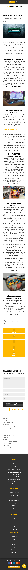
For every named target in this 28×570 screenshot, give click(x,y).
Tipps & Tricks (6, 449)
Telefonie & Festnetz (8, 447)
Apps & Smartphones (8, 422)
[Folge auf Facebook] (9, 563)
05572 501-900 (14, 468)
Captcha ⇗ (20, 406)
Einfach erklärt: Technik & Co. (10, 426)
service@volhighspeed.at (14, 469)
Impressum (14, 536)
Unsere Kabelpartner (14, 500)
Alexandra (7, 18)
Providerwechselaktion (14, 492)
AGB (14, 539)
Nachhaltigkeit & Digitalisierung (10, 441)
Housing (14, 521)
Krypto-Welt (5, 437)
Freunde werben (14, 498)
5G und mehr (6, 418)
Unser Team (14, 519)
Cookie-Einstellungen (14, 566)
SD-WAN (14, 524)
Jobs (14, 547)
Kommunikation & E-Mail (9, 435)
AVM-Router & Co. (7, 424)
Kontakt (14, 544)
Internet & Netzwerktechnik (9, 433)
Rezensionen (14, 549)
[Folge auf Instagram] (11, 563)
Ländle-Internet (6, 439)
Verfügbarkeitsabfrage (14, 495)
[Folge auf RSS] (17, 563)
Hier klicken (14, 404)
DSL (14, 526)
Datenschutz (14, 542)
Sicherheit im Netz (7, 443)
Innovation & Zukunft (8, 431)
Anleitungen (14, 503)
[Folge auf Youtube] (19, 563)
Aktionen (5, 420)
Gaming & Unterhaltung (17, 19)
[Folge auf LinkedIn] (14, 563)
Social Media (6, 445)
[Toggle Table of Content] (16, 129)
